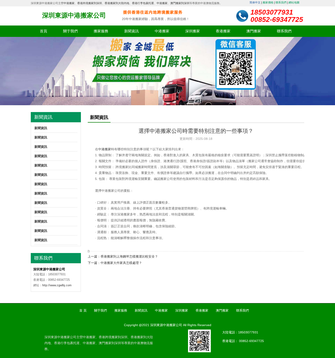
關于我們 (70, 31)
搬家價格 (268, 2)
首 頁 (83, 310)
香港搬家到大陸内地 (117, 3)
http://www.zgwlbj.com (57, 285)
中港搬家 (69, 3)
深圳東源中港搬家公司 (74, 15)
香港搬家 (223, 31)
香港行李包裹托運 (143, 3)
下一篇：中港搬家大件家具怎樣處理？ (115, 263)
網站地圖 (294, 2)
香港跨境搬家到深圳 (89, 3)
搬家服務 (101, 31)
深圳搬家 (192, 31)
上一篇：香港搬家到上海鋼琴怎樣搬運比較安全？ (123, 256)
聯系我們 (281, 2)
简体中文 (255, 2)
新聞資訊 (131, 31)
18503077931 (248, 332)
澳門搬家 (253, 31)
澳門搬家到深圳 (179, 3)
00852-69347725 (251, 341)
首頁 (43, 31)
